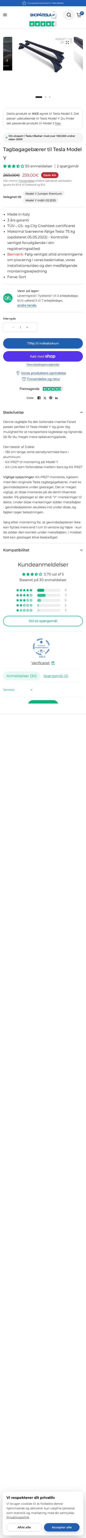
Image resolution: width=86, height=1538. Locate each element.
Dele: (30, 398)
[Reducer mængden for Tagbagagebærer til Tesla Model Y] (13, 327)
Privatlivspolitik (17, 1517)
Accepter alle (62, 1527)
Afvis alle (24, 1527)
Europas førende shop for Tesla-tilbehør (46, 3)
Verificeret (41, 663)
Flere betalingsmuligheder (43, 364)
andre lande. (27, 305)
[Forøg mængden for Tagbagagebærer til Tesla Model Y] (27, 327)
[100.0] (41, 646)
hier (58, 123)
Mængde (9, 318)
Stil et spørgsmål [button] (43, 621)
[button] (14, 166)
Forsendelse (26, 180)
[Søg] (69, 15)
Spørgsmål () (55, 676)
